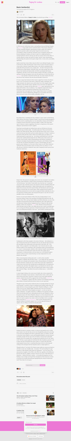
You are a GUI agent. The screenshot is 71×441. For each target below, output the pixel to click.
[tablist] (21, 380)
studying (39, 86)
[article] (35, 398)
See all (18, 417)
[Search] (56, 2)
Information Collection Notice (35, 428)
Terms (38, 433)
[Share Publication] (58, 2)
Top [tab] (17, 392)
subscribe (50, 17)
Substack (30, 438)
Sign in (67, 2)
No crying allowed (20, 404)
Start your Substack (32, 436)
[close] (45, 411)
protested (20, 48)
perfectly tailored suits (31, 299)
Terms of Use (41, 427)
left (35, 175)
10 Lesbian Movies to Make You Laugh (26, 403)
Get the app (41, 436)
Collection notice (42, 433)
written (33, 204)
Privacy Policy (43, 428)
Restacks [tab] (23, 379)
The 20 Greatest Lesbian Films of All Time (27, 396)
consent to (19, 75)
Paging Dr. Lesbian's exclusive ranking (23, 397)
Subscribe (62, 2)
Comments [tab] (19, 379)
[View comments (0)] (21, 15)
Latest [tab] (20, 392)
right (35, 177)
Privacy (35, 433)
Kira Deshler (21, 11)
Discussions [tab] (25, 392)
